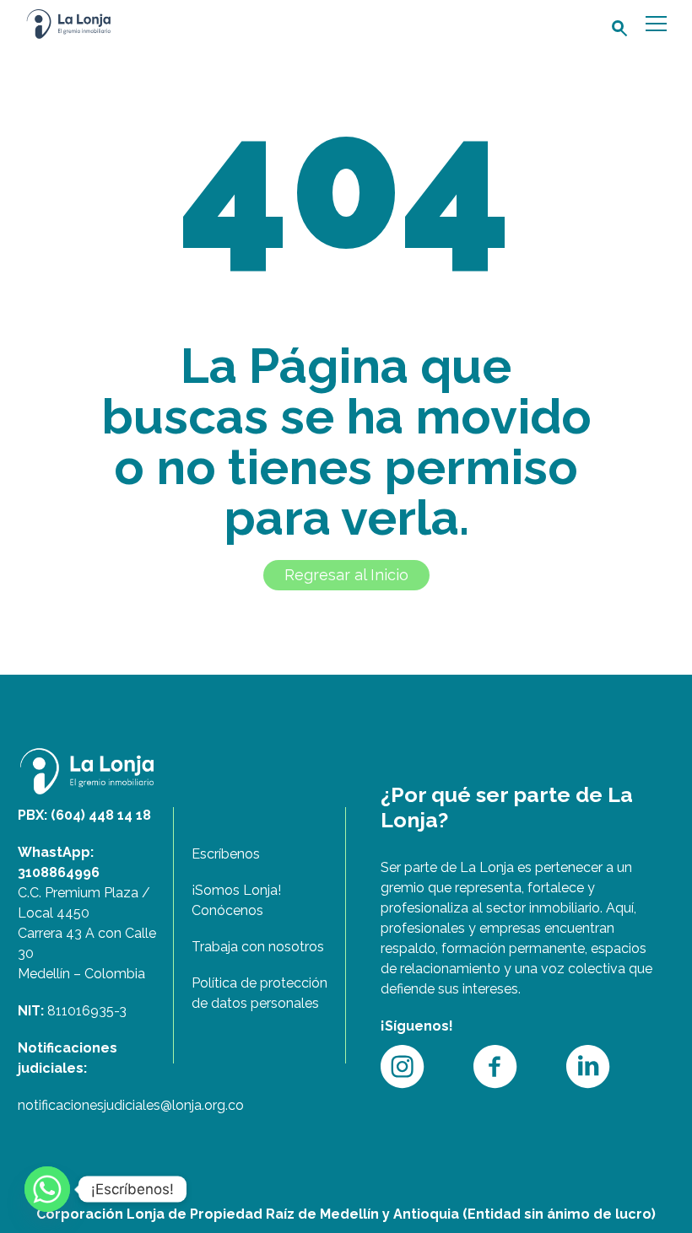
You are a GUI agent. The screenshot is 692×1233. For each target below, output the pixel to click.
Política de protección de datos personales (259, 993)
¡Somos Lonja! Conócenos (236, 900)
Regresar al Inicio (346, 575)
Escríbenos (226, 854)
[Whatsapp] (47, 1189)
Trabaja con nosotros (258, 947)
